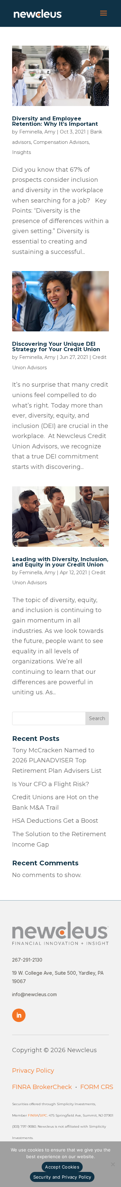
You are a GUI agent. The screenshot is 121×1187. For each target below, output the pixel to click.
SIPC (43, 1115)
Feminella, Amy (37, 132)
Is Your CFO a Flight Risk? (50, 784)
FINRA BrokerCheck (42, 1087)
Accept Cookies (62, 1167)
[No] (112, 1164)
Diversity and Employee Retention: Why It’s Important (55, 121)
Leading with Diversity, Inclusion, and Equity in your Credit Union (60, 562)
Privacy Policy (33, 1070)
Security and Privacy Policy (62, 1177)
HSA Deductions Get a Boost (55, 820)
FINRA (33, 1115)
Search (97, 718)
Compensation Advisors (61, 142)
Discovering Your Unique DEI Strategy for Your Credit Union (56, 347)
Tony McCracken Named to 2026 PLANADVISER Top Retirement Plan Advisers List (57, 760)
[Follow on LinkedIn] (19, 1015)
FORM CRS (96, 1087)
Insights (21, 152)
